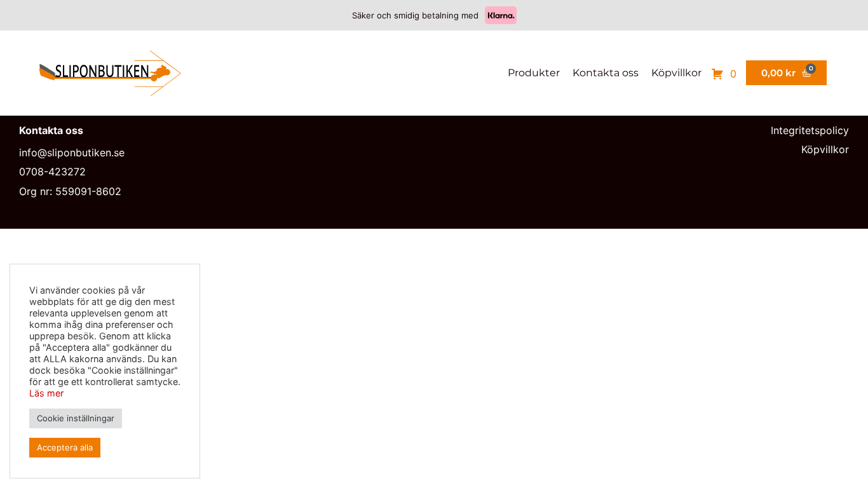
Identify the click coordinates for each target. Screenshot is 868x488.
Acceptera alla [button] (65, 447)
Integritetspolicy (810, 130)
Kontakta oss (606, 73)
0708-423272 (52, 171)
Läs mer (46, 393)
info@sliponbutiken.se (72, 152)
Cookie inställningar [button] (75, 418)
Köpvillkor (676, 73)
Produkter (534, 73)
